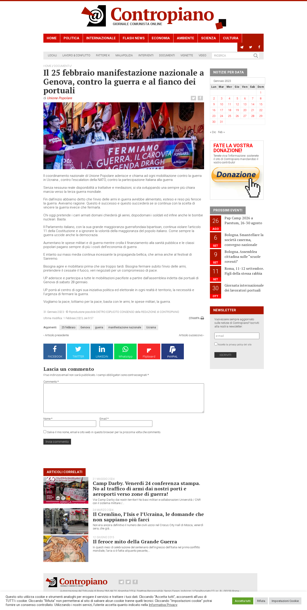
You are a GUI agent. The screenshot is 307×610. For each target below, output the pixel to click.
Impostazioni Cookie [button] (285, 601)
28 (252, 116)
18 (229, 110)
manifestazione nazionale (124, 327)
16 (213, 110)
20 (244, 110)
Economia (161, 38)
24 (221, 116)
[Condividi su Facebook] (201, 98)
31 (221, 121)
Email (104, 418)
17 (221, 110)
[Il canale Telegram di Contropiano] (241, 47)
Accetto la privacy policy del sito (234, 344)
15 (260, 104)
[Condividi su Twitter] (194, 98)
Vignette (186, 55)
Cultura (230, 38)
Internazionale (101, 38)
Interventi (146, 55)
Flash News (134, 38)
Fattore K (103, 55)
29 (260, 116)
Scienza (208, 38)
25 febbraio (68, 327)
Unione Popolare (59, 98)
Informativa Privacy (163, 605)
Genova (85, 327)
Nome (47, 418)
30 (213, 121)
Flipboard (149, 356)
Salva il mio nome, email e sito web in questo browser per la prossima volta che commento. (104, 432)
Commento (51, 381)
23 (213, 116)
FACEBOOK (55, 356)
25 (229, 116)
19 (237, 110)
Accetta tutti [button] (243, 601)
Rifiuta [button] (261, 601)
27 (244, 116)
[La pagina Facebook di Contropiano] (259, 47)
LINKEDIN (102, 356)
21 (252, 110)
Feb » (221, 132)
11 (229, 104)
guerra (99, 327)
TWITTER (78, 356)
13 (244, 104)
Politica (71, 38)
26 (237, 116)
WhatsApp (126, 356)
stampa (194, 318)
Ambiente (185, 38)
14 (252, 104)
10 (221, 104)
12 (237, 104)
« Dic (213, 132)
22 (260, 110)
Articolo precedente (57, 335)
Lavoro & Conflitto (76, 55)
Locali (52, 55)
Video (202, 55)
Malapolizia (124, 55)
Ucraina (151, 327)
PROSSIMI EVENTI (227, 210)
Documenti (167, 55)
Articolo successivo (190, 335)
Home (52, 38)
